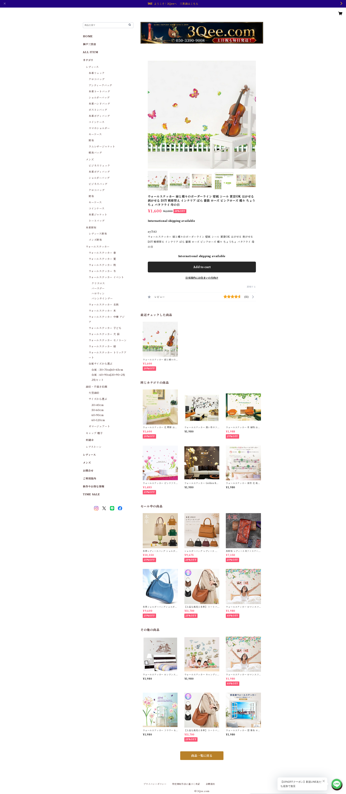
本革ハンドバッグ (99, 103)
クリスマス (98, 283)
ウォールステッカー (98, 246)
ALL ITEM (90, 52)
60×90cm (98, 415)
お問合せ (88, 470)
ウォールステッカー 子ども (105, 328)
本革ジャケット (98, 214)
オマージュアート (99, 426)
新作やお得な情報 (93, 486)
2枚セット (98, 380)
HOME (88, 36)
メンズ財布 (95, 239)
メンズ (90, 159)
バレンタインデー (102, 298)
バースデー (98, 288)
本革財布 (91, 227)
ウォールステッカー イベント (106, 277)
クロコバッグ (97, 79)
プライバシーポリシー (155, 784)
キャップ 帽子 (94, 433)
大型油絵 (94, 392)
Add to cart (202, 267)
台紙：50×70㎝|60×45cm (107, 369)
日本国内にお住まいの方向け (201, 277)
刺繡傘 (90, 440)
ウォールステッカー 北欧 (104, 304)
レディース (92, 67)
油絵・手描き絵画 (96, 386)
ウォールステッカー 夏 (102, 259)
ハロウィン (98, 293)
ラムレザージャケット (102, 146)
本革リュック (97, 73)
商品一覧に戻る (201, 755)
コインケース (97, 122)
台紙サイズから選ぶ (100, 363)
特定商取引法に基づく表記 (186, 784)
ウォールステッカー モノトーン (108, 340)
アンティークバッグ (100, 85)
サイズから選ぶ (98, 399)
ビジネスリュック (99, 165)
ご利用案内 (89, 478)
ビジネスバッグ (98, 184)
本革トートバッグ (99, 91)
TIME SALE (91, 494)
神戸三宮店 (89, 44)
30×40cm (98, 405)
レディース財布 (98, 233)
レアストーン (94, 446)
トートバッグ (97, 220)
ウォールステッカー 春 (102, 252)
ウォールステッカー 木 (102, 310)
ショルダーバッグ (99, 97)
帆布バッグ (95, 152)
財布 (91, 140)
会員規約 (210, 784)
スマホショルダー (99, 128)
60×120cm (98, 420)
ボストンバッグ (98, 109)
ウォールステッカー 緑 (102, 346)
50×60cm (98, 410)
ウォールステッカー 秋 (102, 265)
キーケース (95, 134)
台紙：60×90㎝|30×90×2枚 (108, 374)
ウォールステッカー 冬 (102, 271)
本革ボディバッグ (99, 116)
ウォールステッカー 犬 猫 (104, 334)
